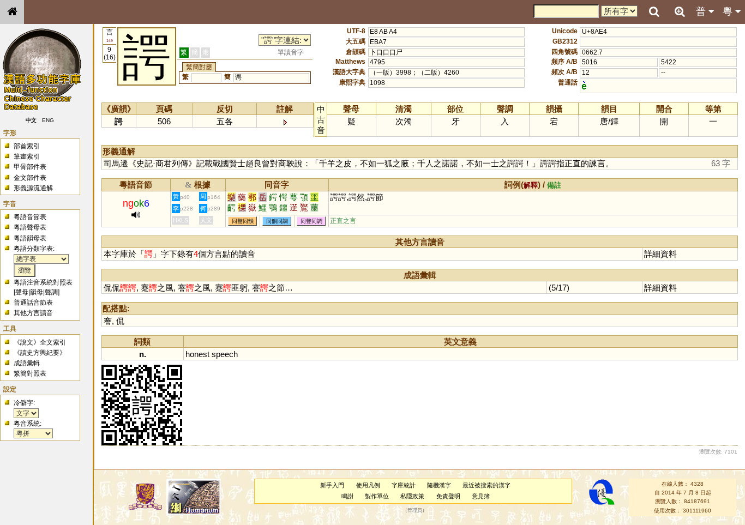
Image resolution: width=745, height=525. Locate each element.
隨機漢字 (439, 485)
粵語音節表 (30, 217)
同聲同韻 (243, 221)
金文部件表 (30, 178)
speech (225, 354)
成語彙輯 (27, 363)
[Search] (654, 12)
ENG (48, 120)
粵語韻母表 (30, 238)
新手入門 (332, 485)
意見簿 (481, 496)
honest (197, 354)
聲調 (51, 292)
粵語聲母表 (30, 227)
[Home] (12, 12)
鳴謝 (347, 496)
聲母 (21, 292)
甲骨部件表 (30, 167)
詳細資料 (660, 253)
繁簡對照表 (30, 373)
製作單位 (377, 496)
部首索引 (27, 146)
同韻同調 (277, 221)
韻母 (36, 292)
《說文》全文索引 (40, 342)
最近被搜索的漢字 (486, 485)
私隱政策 (412, 496)
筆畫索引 (27, 156)
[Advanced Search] (680, 11)
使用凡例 (368, 485)
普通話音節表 (33, 302)
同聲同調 (311, 221)
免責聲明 (448, 496)
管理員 (414, 510)
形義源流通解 (33, 188)
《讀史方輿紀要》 (40, 353)
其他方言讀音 (33, 313)
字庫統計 (404, 485)
